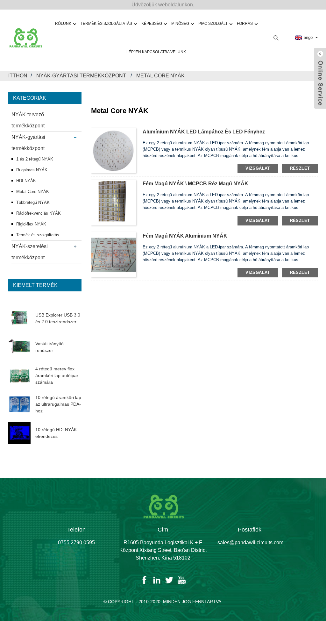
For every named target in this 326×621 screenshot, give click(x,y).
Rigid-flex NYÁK (31, 224)
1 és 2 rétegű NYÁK (34, 159)
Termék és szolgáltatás (37, 234)
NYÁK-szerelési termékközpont (29, 252)
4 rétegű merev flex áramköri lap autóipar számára (56, 375)
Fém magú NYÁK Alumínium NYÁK (185, 236)
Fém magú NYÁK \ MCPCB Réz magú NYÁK (195, 183)
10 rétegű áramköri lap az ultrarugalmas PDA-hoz (58, 404)
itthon (17, 75)
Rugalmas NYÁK (31, 170)
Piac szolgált (213, 23)
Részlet (300, 168)
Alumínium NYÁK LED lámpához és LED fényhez (204, 131)
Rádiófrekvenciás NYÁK (38, 213)
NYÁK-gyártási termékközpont (81, 75)
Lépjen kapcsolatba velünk (156, 52)
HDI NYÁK (26, 180)
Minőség (180, 23)
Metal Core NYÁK (160, 75)
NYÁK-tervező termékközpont (28, 120)
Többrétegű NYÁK (33, 202)
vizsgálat (257, 168)
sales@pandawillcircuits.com (250, 542)
